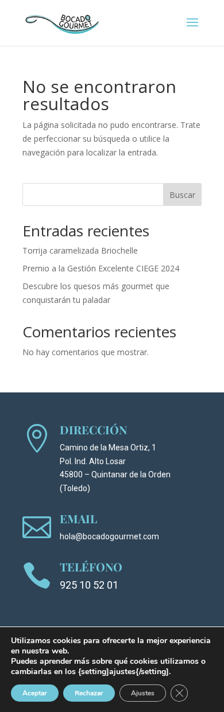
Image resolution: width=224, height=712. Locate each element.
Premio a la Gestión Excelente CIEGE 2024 (100, 268)
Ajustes (143, 693)
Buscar (182, 194)
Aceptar (34, 693)
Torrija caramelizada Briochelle (80, 250)
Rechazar (89, 693)
